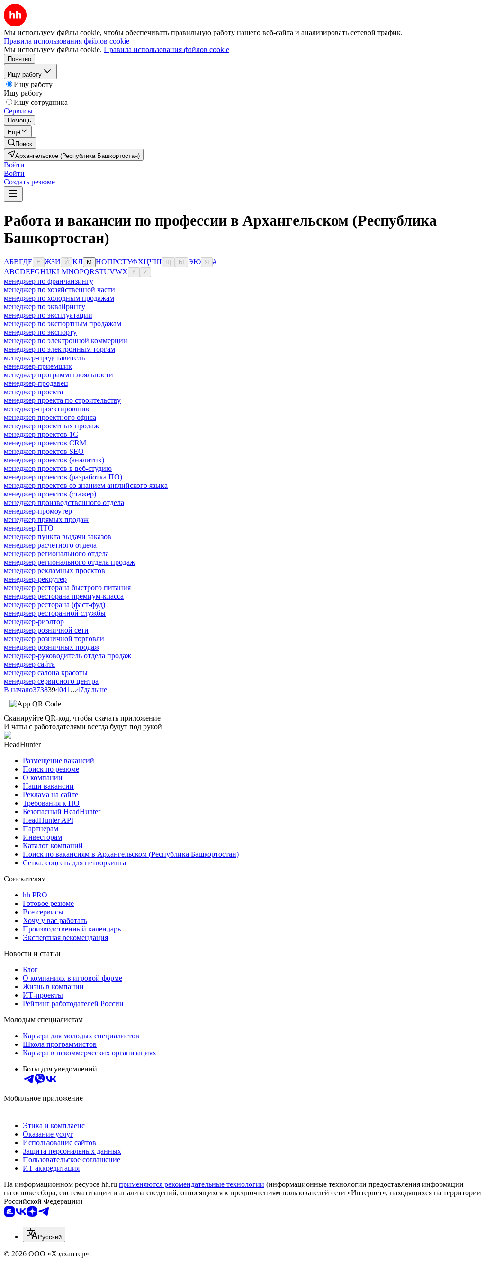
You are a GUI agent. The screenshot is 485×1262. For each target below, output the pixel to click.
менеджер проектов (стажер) (50, 494)
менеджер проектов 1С (41, 434)
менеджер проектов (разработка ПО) (63, 477)
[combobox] (44, 1234)
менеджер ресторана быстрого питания (67, 587)
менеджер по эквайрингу (44, 307)
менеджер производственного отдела (64, 502)
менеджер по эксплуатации (48, 315)
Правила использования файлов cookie (166, 49)
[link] (20, 143)
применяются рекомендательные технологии (191, 1184)
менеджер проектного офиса (50, 417)
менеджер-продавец (36, 383)
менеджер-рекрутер (35, 579)
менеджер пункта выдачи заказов (57, 536)
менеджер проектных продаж (51, 426)
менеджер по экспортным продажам (62, 324)
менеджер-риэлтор (34, 622)
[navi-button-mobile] (13, 194)
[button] (14, 165)
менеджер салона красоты (46, 673)
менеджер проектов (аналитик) (54, 460)
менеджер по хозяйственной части (59, 290)
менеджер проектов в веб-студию (58, 468)
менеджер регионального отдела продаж (69, 562)
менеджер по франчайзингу (48, 281)
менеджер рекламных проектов (54, 570)
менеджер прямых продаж (46, 519)
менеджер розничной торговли (54, 639)
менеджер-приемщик (38, 366)
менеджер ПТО (29, 528)
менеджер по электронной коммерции (65, 341)
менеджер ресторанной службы (55, 613)
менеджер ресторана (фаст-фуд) (54, 605)
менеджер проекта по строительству (62, 400)
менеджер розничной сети (46, 630)
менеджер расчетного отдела (50, 545)
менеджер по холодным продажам (59, 298)
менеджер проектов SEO (44, 451)
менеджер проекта (33, 392)
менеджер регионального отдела (56, 553)
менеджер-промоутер (38, 511)
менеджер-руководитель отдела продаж (67, 656)
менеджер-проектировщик (47, 409)
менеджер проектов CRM (45, 443)
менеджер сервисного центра (51, 681)
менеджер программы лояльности (58, 375)
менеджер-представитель (44, 358)
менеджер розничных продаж (51, 647)
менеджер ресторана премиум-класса (64, 596)
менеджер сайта (29, 664)
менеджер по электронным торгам (59, 349)
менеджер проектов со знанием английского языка (86, 485)
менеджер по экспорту (40, 332)
